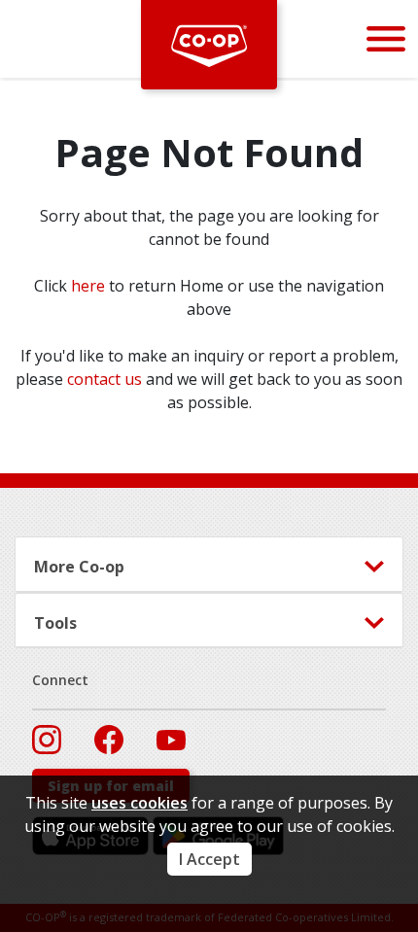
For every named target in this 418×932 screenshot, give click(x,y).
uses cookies (139, 802)
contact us (104, 379)
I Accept (209, 859)
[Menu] (386, 38)
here (88, 285)
